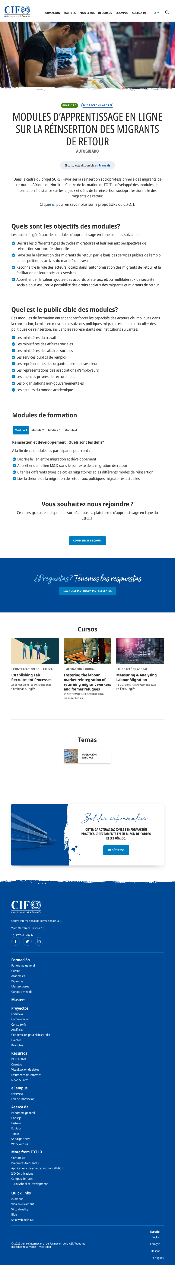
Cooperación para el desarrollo (30, 1035)
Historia (16, 1123)
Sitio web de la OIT (23, 1220)
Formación (52, 13)
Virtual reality (19, 1209)
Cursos (15, 971)
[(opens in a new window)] (15, 941)
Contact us (18, 1158)
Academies (18, 976)
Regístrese (116, 850)
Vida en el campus (22, 1204)
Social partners (20, 1139)
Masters (70, 13)
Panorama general (23, 965)
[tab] (21, 430)
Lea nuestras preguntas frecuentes (87, 591)
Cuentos (16, 1064)
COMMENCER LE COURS (87, 540)
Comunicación (20, 1019)
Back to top (165, 1259)
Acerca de (139, 13)
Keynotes (17, 1045)
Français (104, 165)
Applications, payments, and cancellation (37, 1168)
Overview (17, 1014)
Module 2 (37, 430)
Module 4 (70, 430)
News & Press (19, 1080)
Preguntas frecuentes (25, 1163)
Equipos (16, 1128)
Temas (15, 1134)
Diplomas (17, 981)
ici (53, 204)
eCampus (122, 13)
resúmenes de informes (26, 1075)
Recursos (105, 13)
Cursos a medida (21, 992)
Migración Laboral (98, 105)
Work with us (19, 1144)
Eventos (16, 1040)
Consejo (16, 1118)
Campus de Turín (22, 1179)
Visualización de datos (25, 1069)
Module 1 (21, 430)
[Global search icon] (167, 12)
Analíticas (17, 1030)
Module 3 (54, 430)
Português (158, 1258)
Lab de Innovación (23, 1099)
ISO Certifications (22, 1173)
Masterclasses (20, 986)
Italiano (155, 1251)
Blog (14, 1214)
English (156, 1237)
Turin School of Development (29, 1184)
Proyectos (87, 13)
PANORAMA (18, 1059)
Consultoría (18, 1024)
